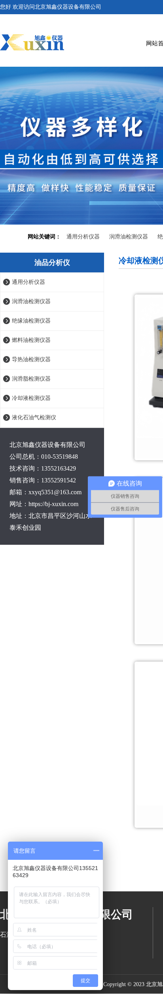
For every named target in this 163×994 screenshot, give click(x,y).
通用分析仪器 (83, 237)
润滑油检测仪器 (128, 237)
